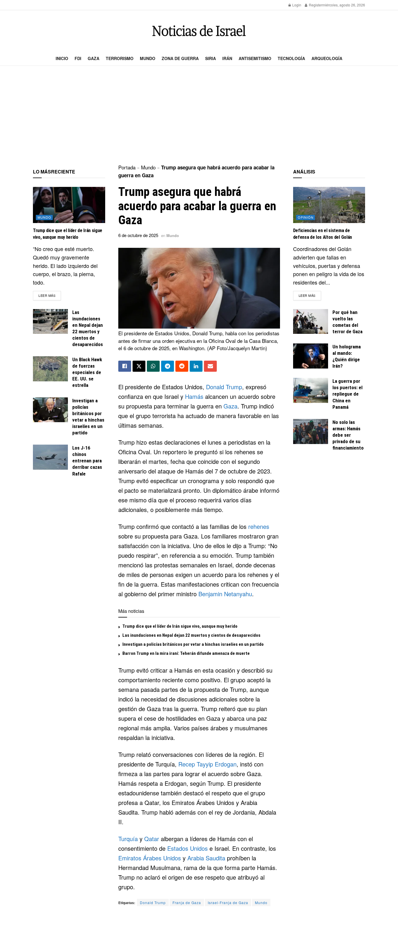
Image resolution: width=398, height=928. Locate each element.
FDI (78, 58)
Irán (227, 58)
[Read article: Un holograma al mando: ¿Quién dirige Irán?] (310, 356)
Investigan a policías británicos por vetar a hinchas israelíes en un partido (193, 644)
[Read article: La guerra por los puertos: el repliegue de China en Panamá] (310, 390)
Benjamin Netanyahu (225, 594)
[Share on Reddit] (181, 366)
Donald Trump (224, 387)
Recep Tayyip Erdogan (207, 764)
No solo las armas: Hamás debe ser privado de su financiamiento (348, 435)
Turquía (128, 838)
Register (315, 4)
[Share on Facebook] (124, 366)
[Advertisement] (199, 115)
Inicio (62, 58)
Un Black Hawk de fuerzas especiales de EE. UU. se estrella (87, 372)
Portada (126, 167)
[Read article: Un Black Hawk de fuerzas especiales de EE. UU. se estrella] (50, 368)
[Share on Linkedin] (196, 366)
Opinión (306, 217)
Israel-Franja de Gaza (228, 902)
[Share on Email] (210, 366)
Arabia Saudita (206, 858)
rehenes (258, 526)
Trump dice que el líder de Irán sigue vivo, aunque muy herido (179, 626)
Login (296, 4)
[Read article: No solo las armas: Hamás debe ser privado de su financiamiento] (310, 431)
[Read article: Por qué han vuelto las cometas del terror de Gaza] (310, 321)
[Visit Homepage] (199, 30)
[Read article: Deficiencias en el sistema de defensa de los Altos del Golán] (329, 205)
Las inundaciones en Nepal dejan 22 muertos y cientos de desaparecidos (191, 635)
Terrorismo (119, 58)
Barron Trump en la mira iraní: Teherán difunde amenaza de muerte (186, 653)
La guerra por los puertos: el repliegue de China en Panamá (347, 394)
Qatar (151, 838)
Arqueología (326, 58)
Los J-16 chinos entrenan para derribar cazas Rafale (87, 460)
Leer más (49, 295)
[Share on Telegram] (167, 366)
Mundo (147, 58)
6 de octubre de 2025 (138, 235)
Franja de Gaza (186, 902)
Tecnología (291, 58)
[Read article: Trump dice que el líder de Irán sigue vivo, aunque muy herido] (69, 205)
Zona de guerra (180, 58)
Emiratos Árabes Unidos (149, 858)
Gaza (93, 58)
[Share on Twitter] (139, 366)
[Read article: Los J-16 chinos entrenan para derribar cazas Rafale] (50, 457)
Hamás (194, 396)
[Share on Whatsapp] (153, 366)
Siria (210, 58)
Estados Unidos (187, 848)
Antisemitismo (255, 58)
